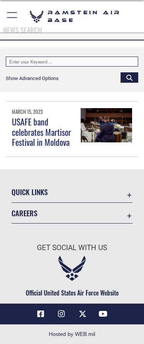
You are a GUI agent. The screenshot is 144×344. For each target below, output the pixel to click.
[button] (12, 16)
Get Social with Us (72, 247)
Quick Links (30, 191)
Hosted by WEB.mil (72, 334)
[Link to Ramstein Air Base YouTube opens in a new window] (103, 314)
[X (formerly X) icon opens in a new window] (82, 314)
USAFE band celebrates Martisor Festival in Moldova (41, 131)
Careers (24, 213)
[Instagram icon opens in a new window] (61, 314)
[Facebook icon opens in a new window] (40, 314)
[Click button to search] (129, 77)
